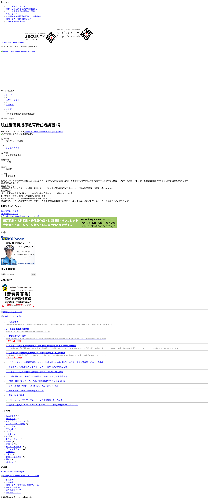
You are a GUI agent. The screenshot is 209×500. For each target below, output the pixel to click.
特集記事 (10, 429)
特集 (11, 14)
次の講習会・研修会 (9, 214)
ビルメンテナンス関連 (15, 424)
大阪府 (9, 109)
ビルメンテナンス (13, 449)
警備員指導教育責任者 (53, 132)
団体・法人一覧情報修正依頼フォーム (22, 485)
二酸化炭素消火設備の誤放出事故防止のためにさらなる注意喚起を (36, 376)
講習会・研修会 (12, 100)
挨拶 (8, 436)
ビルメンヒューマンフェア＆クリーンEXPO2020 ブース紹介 (34, 400)
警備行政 (10, 444)
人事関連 (23, 16)
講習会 (41, 132)
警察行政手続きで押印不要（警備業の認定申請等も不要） (32, 386)
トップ (9, 95)
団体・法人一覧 (18, 19)
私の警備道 (10, 416)
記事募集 (10, 482)
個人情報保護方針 (13, 487)
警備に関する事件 (15, 395)
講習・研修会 (21, 9)
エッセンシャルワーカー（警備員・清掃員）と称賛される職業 (34, 372)
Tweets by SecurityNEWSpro (12, 471)
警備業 (9, 441)
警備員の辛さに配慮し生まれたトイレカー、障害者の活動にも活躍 (36, 367)
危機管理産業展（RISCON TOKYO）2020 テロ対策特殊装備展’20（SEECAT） (42, 405)
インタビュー (11, 434)
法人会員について (13, 493)
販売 (15, 21)
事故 (8, 459)
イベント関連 (11, 426)
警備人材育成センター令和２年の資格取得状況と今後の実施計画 (35, 381)
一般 (8, 454)
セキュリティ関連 (13, 447)
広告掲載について (13, 490)
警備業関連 (10, 419)
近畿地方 (10, 105)
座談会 (9, 431)
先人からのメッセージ (15, 421)
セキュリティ (11, 439)
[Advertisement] (104, 70)
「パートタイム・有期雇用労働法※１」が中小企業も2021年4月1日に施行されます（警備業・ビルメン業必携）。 (56, 362)
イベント (20, 11)
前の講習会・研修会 (9, 211)
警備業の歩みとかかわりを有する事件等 (25, 391)
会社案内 (10, 480)
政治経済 (10, 462)
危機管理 (10, 452)
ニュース (15, 6)
